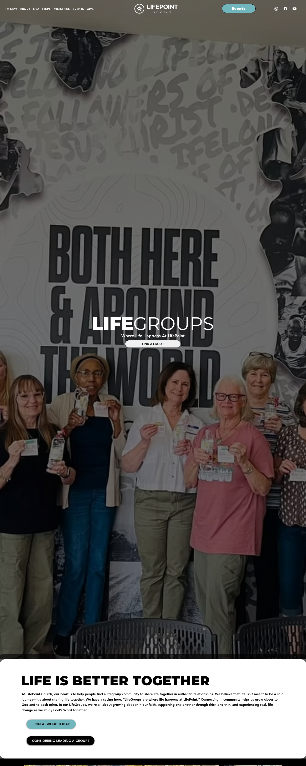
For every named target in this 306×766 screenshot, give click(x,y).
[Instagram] (276, 8)
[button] (61, 9)
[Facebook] (285, 8)
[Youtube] (294, 8)
